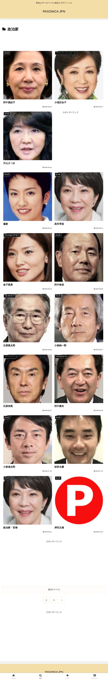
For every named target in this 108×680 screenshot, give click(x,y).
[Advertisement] (54, 40)
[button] (99, 485)
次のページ (54, 589)
